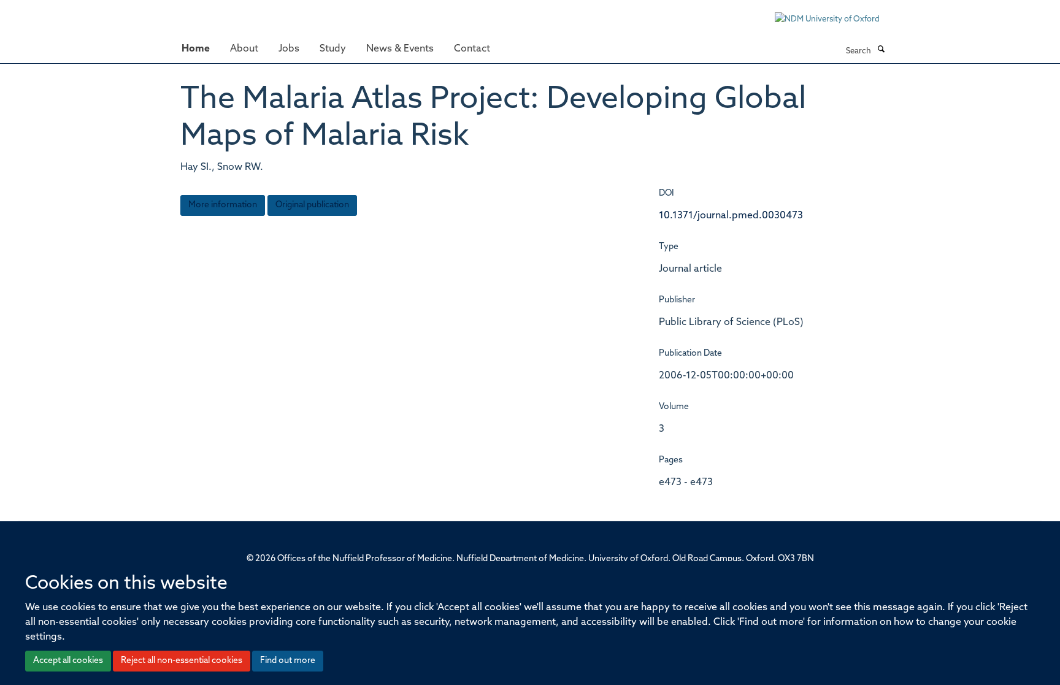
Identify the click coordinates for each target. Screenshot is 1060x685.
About (244, 49)
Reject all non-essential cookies (181, 660)
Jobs (288, 49)
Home (196, 49)
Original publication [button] (312, 205)
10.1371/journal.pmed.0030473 (731, 216)
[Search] (881, 50)
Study (333, 49)
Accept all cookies (68, 660)
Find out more (287, 660)
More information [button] (222, 205)
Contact (472, 49)
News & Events (400, 49)
